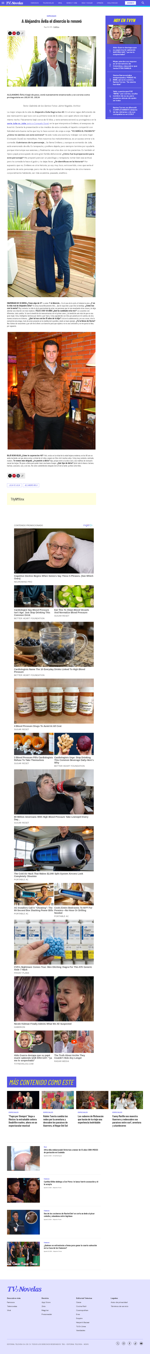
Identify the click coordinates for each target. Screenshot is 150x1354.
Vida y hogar (87, 3)
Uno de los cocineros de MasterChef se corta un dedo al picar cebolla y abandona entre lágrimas (69, 1214)
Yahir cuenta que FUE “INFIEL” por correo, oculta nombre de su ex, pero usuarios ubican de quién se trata (125, 96)
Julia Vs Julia (14, 485)
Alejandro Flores (57, 1187)
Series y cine (71, 3)
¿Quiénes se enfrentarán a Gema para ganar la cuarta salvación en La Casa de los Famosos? (70, 1246)
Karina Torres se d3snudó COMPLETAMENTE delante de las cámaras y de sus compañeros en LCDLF (125, 110)
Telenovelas (48, 3)
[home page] (14, 3)
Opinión (100, 3)
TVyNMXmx (56, 27)
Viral (60, 3)
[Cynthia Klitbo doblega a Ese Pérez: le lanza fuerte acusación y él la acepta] (23, 1190)
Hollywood (112, 3)
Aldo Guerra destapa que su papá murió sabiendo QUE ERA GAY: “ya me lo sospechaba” (125, 51)
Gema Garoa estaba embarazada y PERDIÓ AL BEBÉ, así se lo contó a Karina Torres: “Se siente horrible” (124, 79)
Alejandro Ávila (31, 485)
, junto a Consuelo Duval (28, 123)
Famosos (35, 3)
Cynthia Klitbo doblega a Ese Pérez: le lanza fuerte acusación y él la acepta (71, 1182)
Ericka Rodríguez (57, 1155)
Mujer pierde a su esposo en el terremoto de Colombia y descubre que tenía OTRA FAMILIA (125, 64)
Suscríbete (130, 3)
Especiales (51, 16)
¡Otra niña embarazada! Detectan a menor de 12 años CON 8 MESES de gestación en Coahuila (71, 1151)
